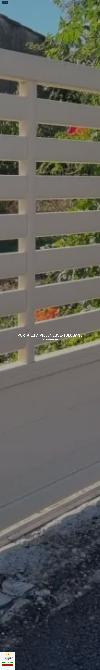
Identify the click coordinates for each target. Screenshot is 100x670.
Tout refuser (7, 664)
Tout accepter (8, 662)
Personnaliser (7, 667)
